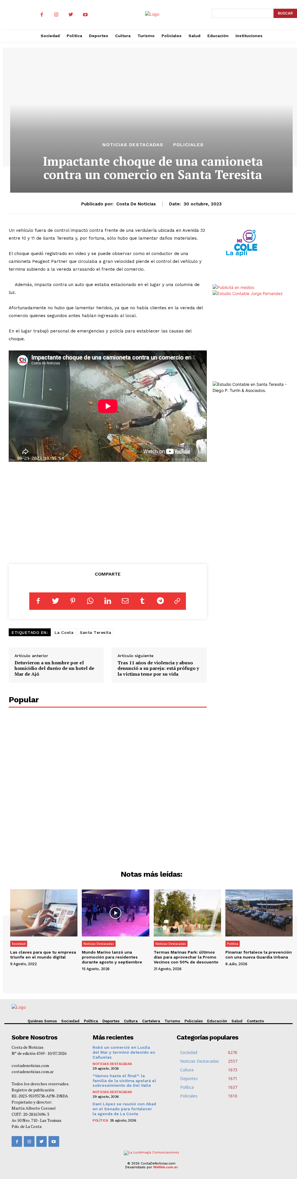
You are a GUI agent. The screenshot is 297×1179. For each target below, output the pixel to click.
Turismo (172, 1021)
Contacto (255, 1021)
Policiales (188, 144)
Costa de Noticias (136, 204)
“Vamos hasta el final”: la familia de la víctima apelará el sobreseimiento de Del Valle (124, 1080)
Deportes (110, 1021)
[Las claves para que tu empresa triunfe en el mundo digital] (43, 913)
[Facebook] (42, 15)
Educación (217, 1021)
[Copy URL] (177, 601)
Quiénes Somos (42, 1021)
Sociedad (19, 944)
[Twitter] (71, 15)
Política (232, 944)
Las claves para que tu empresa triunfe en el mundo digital (43, 954)
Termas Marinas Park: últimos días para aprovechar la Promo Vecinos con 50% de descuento (186, 957)
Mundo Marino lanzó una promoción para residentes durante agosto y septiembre (112, 957)
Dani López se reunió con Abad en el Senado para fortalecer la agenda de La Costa (124, 1109)
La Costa (64, 632)
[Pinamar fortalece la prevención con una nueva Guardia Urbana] (259, 913)
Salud (236, 1021)
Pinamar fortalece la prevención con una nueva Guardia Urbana (258, 954)
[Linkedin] (107, 601)
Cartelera (151, 1021)
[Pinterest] (73, 601)
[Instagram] (56, 15)
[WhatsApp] (90, 601)
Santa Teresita (95, 632)
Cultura (131, 1021)
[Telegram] (160, 601)
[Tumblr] (142, 601)
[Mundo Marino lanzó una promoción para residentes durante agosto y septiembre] (115, 913)
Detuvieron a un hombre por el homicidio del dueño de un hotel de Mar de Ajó (54, 668)
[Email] (125, 601)
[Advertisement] (108, 512)
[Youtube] (85, 15)
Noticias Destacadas (132, 144)
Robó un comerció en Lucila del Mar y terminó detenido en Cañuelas (124, 1052)
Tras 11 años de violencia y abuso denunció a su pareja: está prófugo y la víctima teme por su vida (158, 668)
